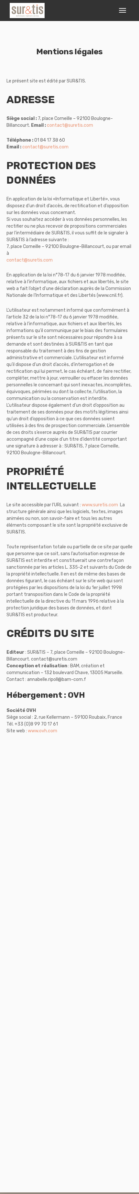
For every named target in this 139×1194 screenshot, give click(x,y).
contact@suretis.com (70, 125)
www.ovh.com (42, 731)
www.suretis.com (100, 505)
